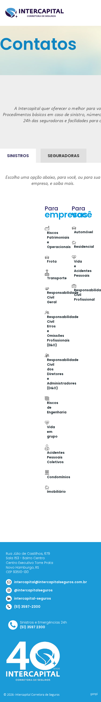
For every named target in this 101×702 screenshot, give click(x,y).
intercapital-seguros (32, 598)
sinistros (18, 156)
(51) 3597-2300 (27, 606)
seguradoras (63, 156)
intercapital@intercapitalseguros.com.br (50, 582)
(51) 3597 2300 (32, 627)
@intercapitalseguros (33, 590)
